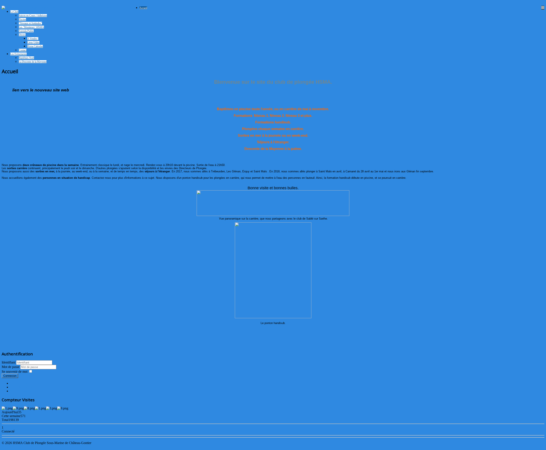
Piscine (22, 19)
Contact (22, 50)
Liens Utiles (33, 42)
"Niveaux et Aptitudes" (30, 23)
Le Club (14, 11)
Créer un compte (21, 383)
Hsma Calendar (35, 46)
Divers (22, 34)
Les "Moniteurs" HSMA (31, 27)
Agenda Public (26, 30)
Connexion (9, 375)
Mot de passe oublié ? (24, 391)
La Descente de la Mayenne (32, 61)
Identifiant (8, 362)
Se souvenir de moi (15, 371)
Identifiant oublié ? (22, 387)
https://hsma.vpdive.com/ (97, 90)
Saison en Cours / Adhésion (33, 15)
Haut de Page (535, 444)
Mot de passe (11, 367)
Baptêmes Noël (26, 57)
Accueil (143, 7)
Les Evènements (18, 54)
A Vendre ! (32, 38)
